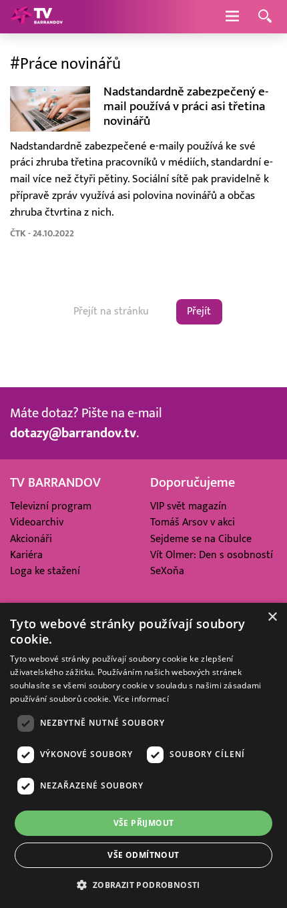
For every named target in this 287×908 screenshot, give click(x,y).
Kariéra (26, 554)
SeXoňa (167, 571)
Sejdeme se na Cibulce (201, 538)
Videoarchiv (36, 522)
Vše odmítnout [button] (143, 855)
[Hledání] (265, 17)
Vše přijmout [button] (143, 823)
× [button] (272, 617)
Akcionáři (31, 538)
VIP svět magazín (188, 506)
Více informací (141, 698)
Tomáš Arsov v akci (192, 522)
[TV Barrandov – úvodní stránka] (36, 17)
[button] (143, 885)
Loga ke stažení (45, 571)
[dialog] (143, 755)
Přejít (199, 311)
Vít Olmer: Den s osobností (211, 554)
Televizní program (50, 506)
